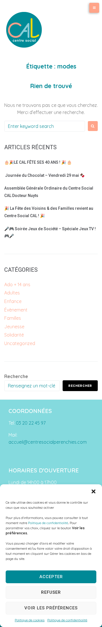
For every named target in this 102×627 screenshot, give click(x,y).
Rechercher (80, 386)
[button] (93, 491)
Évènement (15, 310)
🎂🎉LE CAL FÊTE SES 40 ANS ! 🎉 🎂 (38, 162)
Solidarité (14, 335)
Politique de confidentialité (48, 523)
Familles (12, 318)
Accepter (51, 576)
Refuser (51, 592)
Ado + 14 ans (17, 284)
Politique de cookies (29, 620)
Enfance (13, 301)
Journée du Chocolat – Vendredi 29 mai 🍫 (44, 175)
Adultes (12, 293)
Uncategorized (19, 343)
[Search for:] (44, 126)
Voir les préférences (51, 608)
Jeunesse (14, 326)
